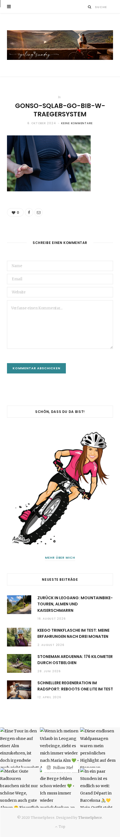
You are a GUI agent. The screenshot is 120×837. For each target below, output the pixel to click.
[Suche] (90, 7)
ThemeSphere (90, 817)
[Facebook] (29, 212)
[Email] (38, 212)
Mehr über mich (60, 557)
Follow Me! (62, 767)
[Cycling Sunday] (60, 45)
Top (61, 826)
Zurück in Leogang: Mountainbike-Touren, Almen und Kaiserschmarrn (75, 604)
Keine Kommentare (77, 123)
